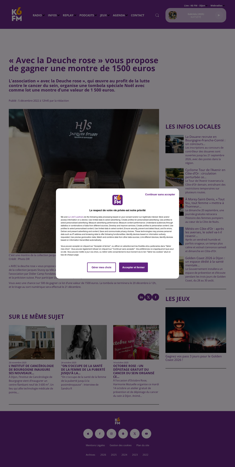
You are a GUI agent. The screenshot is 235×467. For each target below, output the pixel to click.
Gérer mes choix (101, 267)
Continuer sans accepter (160, 194)
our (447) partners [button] (76, 216)
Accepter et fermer (133, 267)
